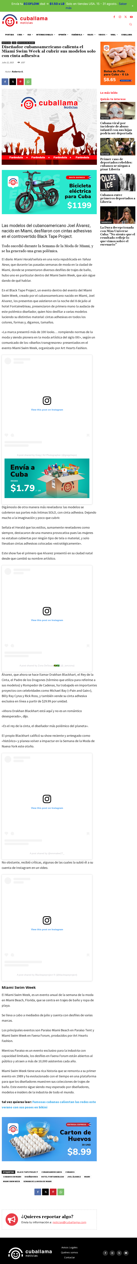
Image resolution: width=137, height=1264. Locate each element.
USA (14, 43)
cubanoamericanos (51, 1172)
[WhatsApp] (28, 81)
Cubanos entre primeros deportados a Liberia (117, 198)
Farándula (106, 222)
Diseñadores (31, 1176)
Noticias (6, 43)
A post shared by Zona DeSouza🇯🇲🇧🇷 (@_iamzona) (47, 665)
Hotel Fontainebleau (52, 1176)
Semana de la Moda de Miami (37, 1181)
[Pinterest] (20, 81)
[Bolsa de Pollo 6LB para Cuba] (117, 84)
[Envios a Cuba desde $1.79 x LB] (47, 478)
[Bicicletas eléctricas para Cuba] (49, 213)
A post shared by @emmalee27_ (47, 853)
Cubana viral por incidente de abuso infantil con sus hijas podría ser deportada (116, 128)
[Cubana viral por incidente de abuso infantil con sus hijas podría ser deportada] (117, 110)
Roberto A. (17, 71)
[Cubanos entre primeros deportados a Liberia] (117, 182)
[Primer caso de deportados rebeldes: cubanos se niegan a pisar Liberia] (117, 146)
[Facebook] (114, 17)
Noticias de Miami (26, 43)
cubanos (70, 1172)
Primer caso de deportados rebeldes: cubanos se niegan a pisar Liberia (116, 164)
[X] (126, 17)
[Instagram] (120, 17)
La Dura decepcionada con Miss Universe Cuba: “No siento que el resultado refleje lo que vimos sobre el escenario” (117, 236)
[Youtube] (131, 17)
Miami (87, 1176)
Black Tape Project (27, 1172)
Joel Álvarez (74, 1176)
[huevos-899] (49, 1160)
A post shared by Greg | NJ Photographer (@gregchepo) (47, 455)
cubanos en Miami (12, 1176)
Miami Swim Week (11, 1181)
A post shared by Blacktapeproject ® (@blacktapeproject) (47, 974)
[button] (130, 24)
